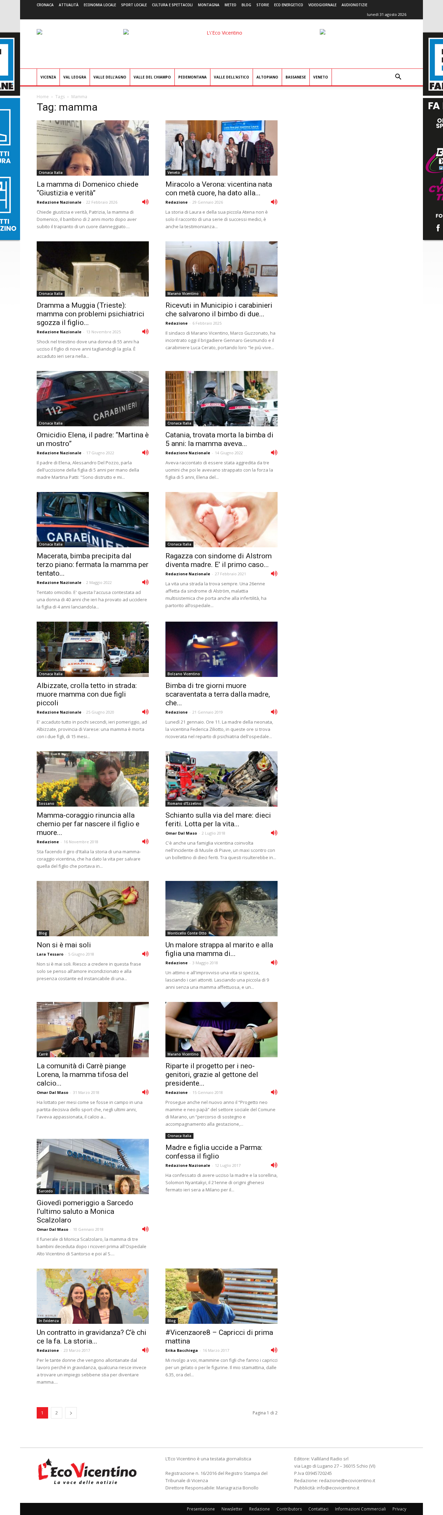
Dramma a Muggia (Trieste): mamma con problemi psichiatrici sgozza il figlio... (90, 314)
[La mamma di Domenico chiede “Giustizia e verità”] (93, 148)
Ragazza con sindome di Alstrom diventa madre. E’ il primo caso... (218, 560)
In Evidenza (49, 1320)
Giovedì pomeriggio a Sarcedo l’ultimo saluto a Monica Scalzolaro (85, 1211)
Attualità (69, 4)
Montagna (208, 4)
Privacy (399, 1509)
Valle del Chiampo (152, 77)
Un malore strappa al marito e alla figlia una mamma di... (219, 949)
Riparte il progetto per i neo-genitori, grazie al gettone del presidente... (211, 1074)
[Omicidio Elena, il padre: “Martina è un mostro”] (93, 398)
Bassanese (296, 77)
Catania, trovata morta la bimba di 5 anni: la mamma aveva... (219, 439)
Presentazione (201, 1509)
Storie (262, 4)
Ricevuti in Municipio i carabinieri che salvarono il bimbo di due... (218, 309)
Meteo (230, 4)
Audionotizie (354, 4)
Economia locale (100, 4)
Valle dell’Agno (109, 77)
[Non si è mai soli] (93, 908)
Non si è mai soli (64, 945)
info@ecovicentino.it (338, 1488)
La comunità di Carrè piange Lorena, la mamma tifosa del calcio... (82, 1074)
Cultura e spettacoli (172, 4)
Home (43, 97)
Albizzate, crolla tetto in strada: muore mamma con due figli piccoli (87, 694)
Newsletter (232, 1509)
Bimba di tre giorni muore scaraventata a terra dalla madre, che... (217, 694)
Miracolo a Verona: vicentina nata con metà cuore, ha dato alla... (218, 188)
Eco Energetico (288, 4)
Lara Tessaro (50, 954)
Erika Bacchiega (181, 1350)
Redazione (176, 202)
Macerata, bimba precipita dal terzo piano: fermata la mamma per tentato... (92, 564)
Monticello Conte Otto (187, 933)
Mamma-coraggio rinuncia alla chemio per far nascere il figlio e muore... (88, 824)
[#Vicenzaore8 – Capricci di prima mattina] (221, 1296)
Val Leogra (74, 77)
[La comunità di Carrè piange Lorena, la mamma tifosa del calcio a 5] (93, 1029)
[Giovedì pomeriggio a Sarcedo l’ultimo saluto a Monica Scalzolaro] (93, 1166)
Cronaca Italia (51, 172)
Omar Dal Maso (181, 833)
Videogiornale (322, 4)
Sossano (46, 803)
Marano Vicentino (183, 293)
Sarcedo (46, 1191)
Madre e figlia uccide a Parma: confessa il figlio (213, 1151)
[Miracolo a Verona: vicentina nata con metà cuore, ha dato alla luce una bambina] (221, 148)
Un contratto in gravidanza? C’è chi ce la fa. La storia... (91, 1336)
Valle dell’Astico (231, 77)
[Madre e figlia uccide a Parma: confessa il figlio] (274, 1164)
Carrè (43, 1054)
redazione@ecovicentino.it (347, 1480)
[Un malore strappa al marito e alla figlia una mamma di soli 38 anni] (221, 908)
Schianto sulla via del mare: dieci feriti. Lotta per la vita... (218, 819)
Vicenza (48, 77)
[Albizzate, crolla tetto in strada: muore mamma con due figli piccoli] (93, 649)
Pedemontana (192, 77)
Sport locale (134, 4)
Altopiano (267, 77)
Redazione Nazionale (59, 202)
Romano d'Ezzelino (184, 803)
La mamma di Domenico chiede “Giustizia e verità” (87, 188)
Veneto (320, 77)
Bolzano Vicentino (184, 673)
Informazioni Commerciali (360, 1509)
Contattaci (318, 1509)
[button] (398, 77)
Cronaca (45, 4)
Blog (246, 4)
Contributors (289, 1509)
